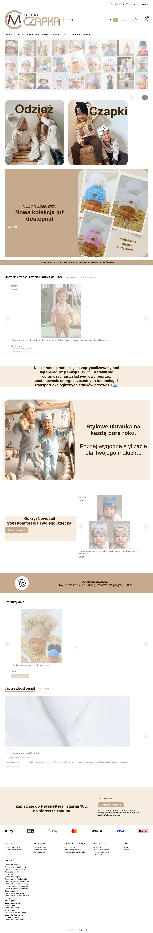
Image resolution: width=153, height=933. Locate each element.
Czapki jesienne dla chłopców (16, 886)
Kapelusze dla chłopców (14, 872)
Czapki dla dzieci (11, 865)
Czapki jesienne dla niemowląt (16, 884)
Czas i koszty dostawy (72, 850)
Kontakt (126, 847)
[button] (115, 20)
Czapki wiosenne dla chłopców (17, 889)
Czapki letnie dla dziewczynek (17, 896)
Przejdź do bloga (45, 689)
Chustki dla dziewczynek (14, 917)
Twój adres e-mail (105, 799)
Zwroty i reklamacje (12, 847)
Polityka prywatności (101, 850)
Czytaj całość (13, 766)
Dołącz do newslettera (111, 805)
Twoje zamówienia (41, 847)
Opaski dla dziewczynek (14, 915)
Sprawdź (12, 227)
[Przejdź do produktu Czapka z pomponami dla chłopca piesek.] (41, 636)
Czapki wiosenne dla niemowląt (17, 881)
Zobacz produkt (20, 676)
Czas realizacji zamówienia (74, 852)
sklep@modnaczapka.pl (138, 4)
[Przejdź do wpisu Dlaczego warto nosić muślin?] (67, 721)
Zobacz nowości (16, 530)
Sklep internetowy (75, 930)
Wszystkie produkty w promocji (79, 277)
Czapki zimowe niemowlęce (15, 920)
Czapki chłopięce (11, 891)
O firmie (126, 850)
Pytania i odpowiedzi (13, 850)
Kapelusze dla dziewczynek (16, 912)
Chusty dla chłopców (13, 874)
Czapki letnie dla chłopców (15, 867)
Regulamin (97, 847)
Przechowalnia (40, 852)
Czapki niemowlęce (12, 877)
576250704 (119, 4)
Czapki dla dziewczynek (14, 893)
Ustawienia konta (41, 850)
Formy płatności (70, 847)
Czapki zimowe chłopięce (15, 869)
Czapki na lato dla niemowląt (16, 879)
